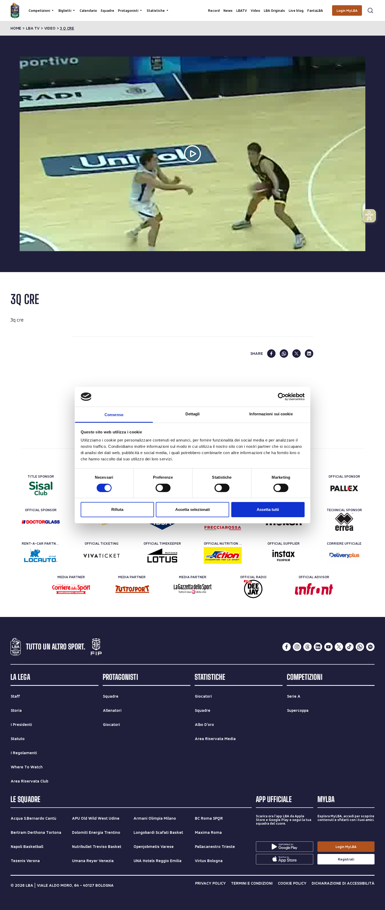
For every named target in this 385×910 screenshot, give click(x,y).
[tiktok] (349, 647)
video (50, 28)
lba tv (33, 28)
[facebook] (271, 353)
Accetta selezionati (192, 509)
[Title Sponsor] (41, 488)
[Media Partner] (71, 589)
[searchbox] (192, 6)
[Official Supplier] (283, 555)
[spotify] (370, 647)
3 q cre (67, 28)
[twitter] (296, 353)
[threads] (307, 647)
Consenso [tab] (113, 414)
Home (15, 28)
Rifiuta (117, 509)
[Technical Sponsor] (344, 522)
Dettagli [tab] (192, 414)
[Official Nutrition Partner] (223, 555)
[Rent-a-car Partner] (41, 555)
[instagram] (297, 647)
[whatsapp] (284, 353)
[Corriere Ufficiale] (344, 555)
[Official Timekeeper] (162, 555)
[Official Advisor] (314, 589)
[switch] (163, 488)
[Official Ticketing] (101, 555)
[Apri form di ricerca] (370, 10)
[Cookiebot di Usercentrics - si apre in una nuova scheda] (282, 397)
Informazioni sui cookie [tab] (271, 414)
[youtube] (328, 647)
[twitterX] (339, 647)
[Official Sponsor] (344, 488)
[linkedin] (309, 353)
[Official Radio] (253, 589)
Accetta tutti (268, 509)
